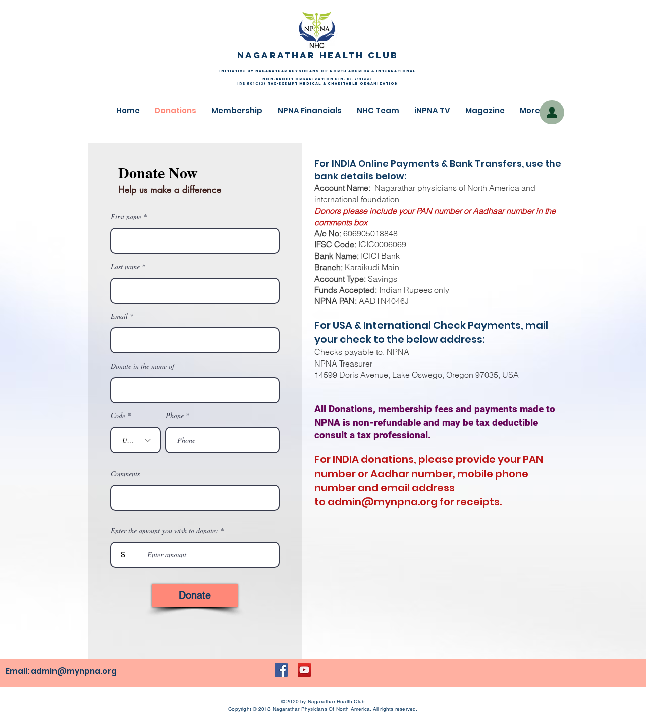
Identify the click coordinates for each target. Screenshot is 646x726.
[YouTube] (304, 670)
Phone (175, 415)
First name (126, 216)
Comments (125, 473)
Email (119, 316)
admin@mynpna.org (383, 502)
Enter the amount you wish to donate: (164, 530)
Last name (125, 266)
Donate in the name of (142, 366)
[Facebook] (281, 670)
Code (118, 415)
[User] (552, 112)
